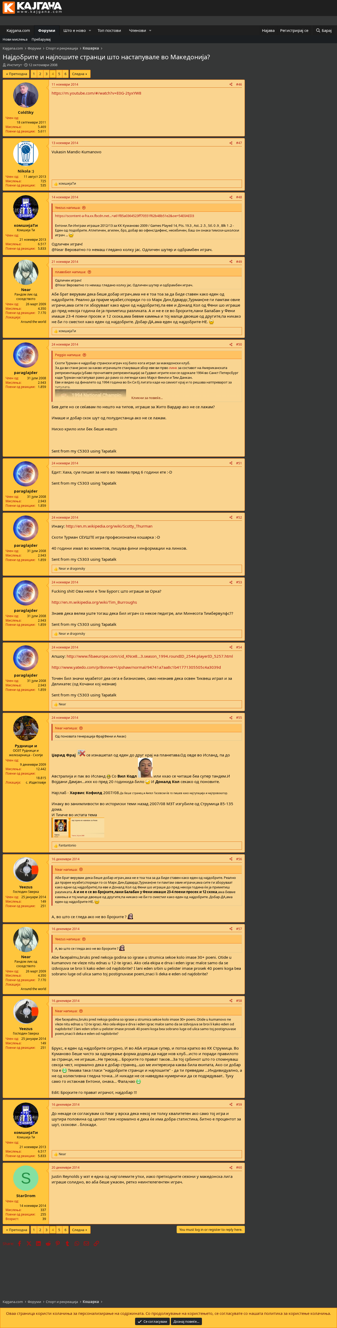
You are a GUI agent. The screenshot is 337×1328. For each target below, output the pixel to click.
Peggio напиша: (68, 354)
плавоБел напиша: (70, 271)
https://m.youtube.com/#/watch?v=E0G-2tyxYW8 (96, 93)
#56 (239, 859)
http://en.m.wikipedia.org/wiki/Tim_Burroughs (94, 602)
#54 (239, 647)
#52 (239, 517)
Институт (14, 64)
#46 (239, 84)
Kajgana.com (18, 30)
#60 (239, 1167)
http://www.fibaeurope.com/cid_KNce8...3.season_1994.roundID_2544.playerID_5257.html (150, 656)
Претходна (18, 73)
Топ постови (109, 30)
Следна (78, 73)
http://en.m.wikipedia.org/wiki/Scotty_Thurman (109, 526)
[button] (90, 30)
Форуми (46, 30)
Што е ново (74, 30)
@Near (58, 249)
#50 (239, 344)
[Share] (230, 85)
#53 (239, 582)
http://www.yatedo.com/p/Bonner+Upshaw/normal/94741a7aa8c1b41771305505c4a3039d (136, 667)
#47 (239, 143)
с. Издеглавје (36, 782)
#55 (239, 717)
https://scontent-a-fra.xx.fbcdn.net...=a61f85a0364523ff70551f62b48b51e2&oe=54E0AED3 (124, 215)
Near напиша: (66, 728)
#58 (239, 1001)
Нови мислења (15, 39)
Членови (137, 30)
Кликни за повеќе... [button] (147, 397)
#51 (239, 463)
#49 (239, 261)
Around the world (33, 321)
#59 (239, 1104)
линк (173, 367)
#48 (239, 197)
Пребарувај (41, 39)
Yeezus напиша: (67, 207)
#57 (239, 929)
